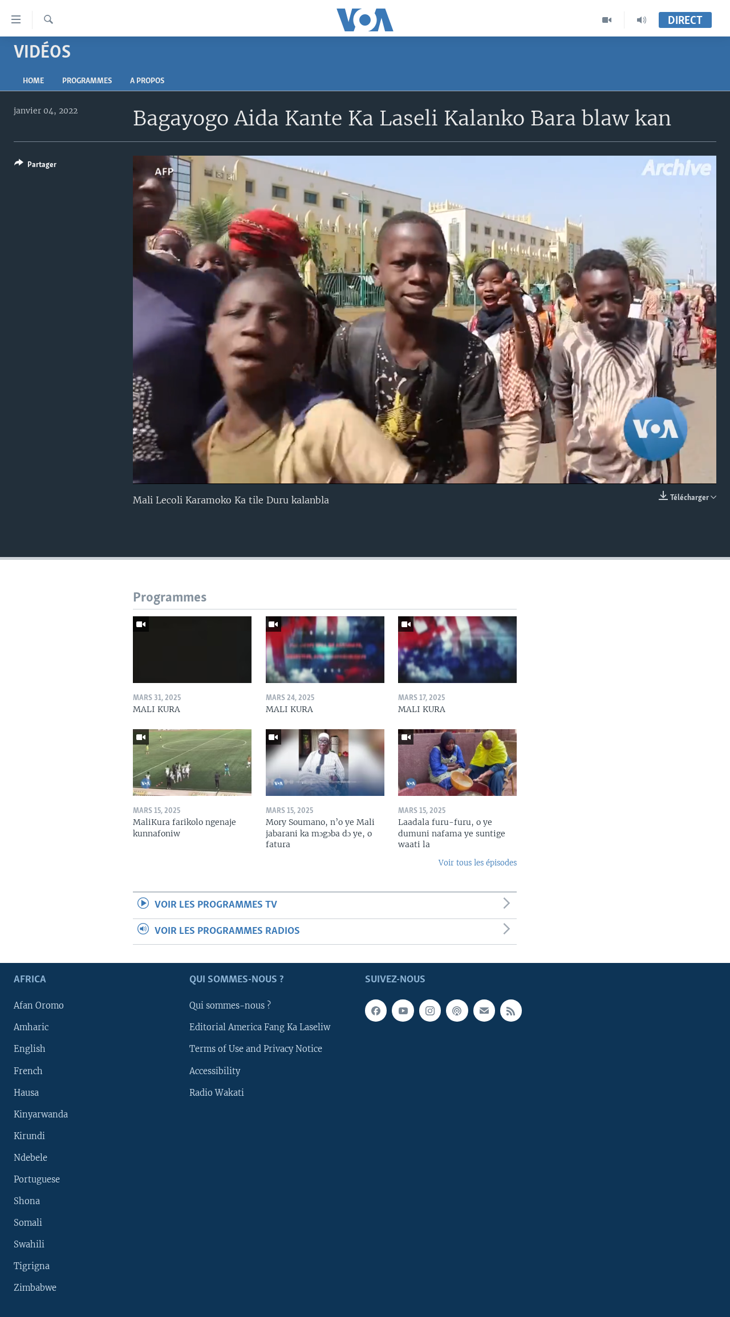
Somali (28, 1223)
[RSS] (511, 1010)
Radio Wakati (216, 1092)
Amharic (31, 1027)
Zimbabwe (35, 1288)
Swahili (29, 1244)
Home (33, 81)
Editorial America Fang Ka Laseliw (259, 1027)
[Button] (35, 166)
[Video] (607, 20)
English (30, 1049)
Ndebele (30, 1158)
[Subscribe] (484, 1010)
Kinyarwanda (41, 1114)
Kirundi (29, 1136)
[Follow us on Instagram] (430, 1010)
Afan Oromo (39, 1006)
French (28, 1071)
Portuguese (37, 1179)
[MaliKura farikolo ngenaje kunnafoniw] (192, 762)
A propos (147, 81)
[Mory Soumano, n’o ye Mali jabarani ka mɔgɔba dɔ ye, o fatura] (325, 762)
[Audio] (641, 20)
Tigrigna (32, 1266)
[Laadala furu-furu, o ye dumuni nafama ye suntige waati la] (457, 762)
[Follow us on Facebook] (376, 1010)
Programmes (87, 81)
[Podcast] (457, 1010)
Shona (27, 1201)
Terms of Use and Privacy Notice (255, 1049)
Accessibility (214, 1071)
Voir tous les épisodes (478, 863)
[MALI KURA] (192, 649)
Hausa (26, 1092)
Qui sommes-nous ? (230, 1006)
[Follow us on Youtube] (402, 1010)
